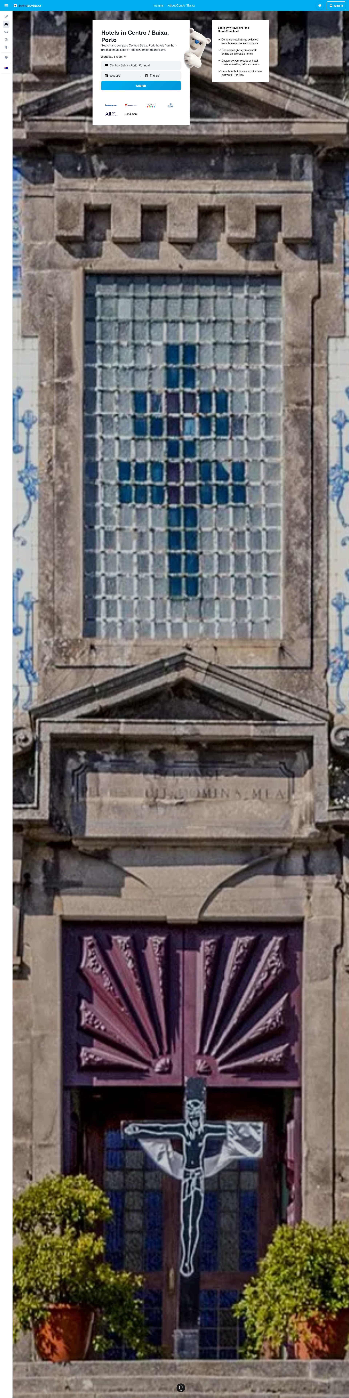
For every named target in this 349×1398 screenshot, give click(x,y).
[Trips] (6, 57)
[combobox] (114, 56)
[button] (6, 6)
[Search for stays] (6, 24)
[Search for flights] (6, 16)
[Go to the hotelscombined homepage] (27, 5)
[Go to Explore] (6, 47)
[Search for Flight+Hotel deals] (6, 39)
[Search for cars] (6, 32)
